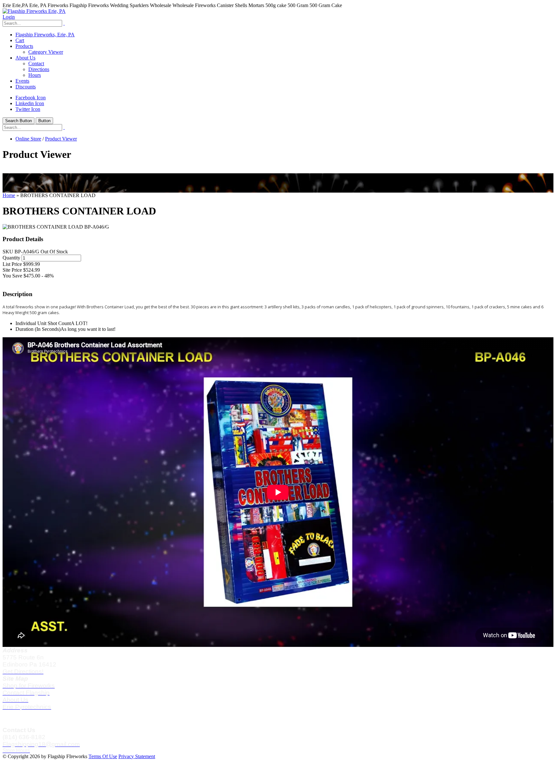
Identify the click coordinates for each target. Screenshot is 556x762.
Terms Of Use (102, 756)
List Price (12, 264)
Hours (34, 75)
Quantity (11, 257)
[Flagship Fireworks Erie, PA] (34, 11)
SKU (8, 251)
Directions (38, 69)
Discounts (25, 86)
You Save (12, 275)
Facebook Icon (30, 97)
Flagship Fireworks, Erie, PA (45, 34)
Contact (36, 63)
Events (22, 81)
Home (9, 195)
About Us (25, 57)
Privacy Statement (136, 756)
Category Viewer (45, 52)
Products (24, 46)
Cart (19, 40)
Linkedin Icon (29, 103)
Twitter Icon (27, 109)
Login (9, 17)
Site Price (12, 270)
